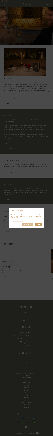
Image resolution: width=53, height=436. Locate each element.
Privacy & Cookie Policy (18, 221)
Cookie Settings (27, 224)
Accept (38, 224)
